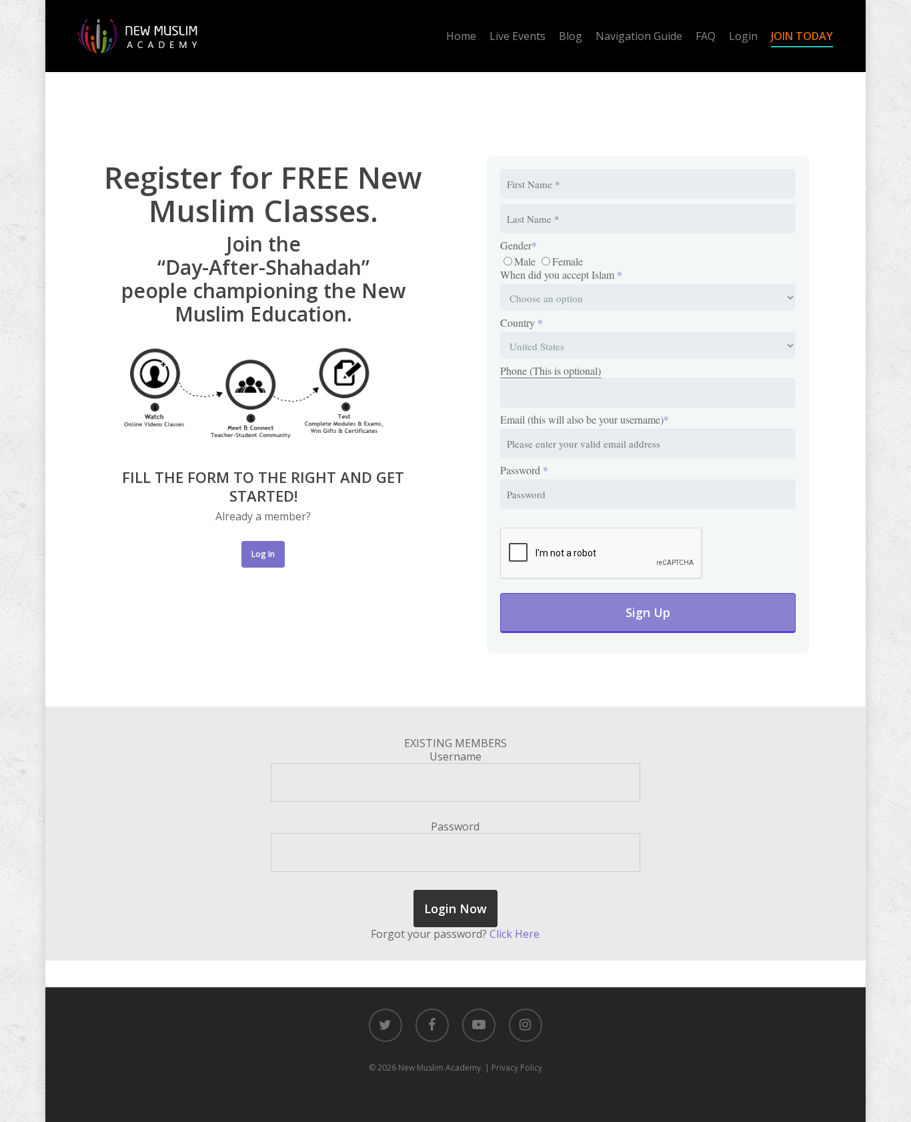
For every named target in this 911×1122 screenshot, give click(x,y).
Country (521, 323)
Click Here (515, 934)
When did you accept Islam (561, 275)
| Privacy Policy (513, 1067)
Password (524, 470)
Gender (518, 245)
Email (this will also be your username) (584, 419)
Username (455, 756)
